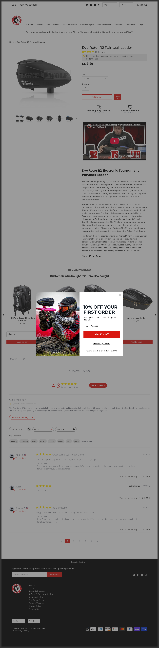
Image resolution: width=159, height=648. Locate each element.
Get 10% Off (102, 334)
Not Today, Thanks (101, 344)
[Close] (120, 295)
